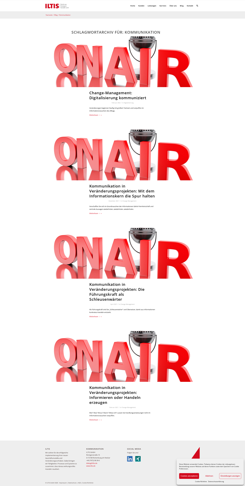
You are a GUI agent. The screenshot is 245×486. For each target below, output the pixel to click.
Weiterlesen (93, 115)
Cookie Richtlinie (87, 483)
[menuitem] (133, 5)
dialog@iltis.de (91, 463)
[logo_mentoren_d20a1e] (57, 5)
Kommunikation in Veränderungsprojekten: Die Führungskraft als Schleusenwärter (117, 292)
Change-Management (129, 201)
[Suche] (197, 5)
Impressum (63, 483)
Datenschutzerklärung (216, 481)
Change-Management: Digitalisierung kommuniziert (117, 95)
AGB (79, 483)
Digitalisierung (128, 103)
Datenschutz (72, 483)
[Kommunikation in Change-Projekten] (122, 61)
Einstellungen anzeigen (230, 476)
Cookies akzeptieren (189, 476)
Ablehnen (209, 476)
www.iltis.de (90, 466)
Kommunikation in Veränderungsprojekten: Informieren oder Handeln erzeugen (115, 395)
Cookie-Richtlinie (201, 481)
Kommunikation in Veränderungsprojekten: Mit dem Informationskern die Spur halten (122, 191)
